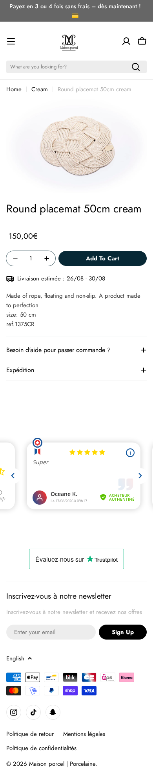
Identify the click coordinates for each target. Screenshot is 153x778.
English (15, 658)
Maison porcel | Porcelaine (62, 764)
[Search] (135, 67)
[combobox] (76, 67)
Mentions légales (84, 734)
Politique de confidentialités (41, 748)
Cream (39, 89)
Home (14, 89)
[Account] (126, 41)
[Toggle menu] (11, 41)
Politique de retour (30, 734)
